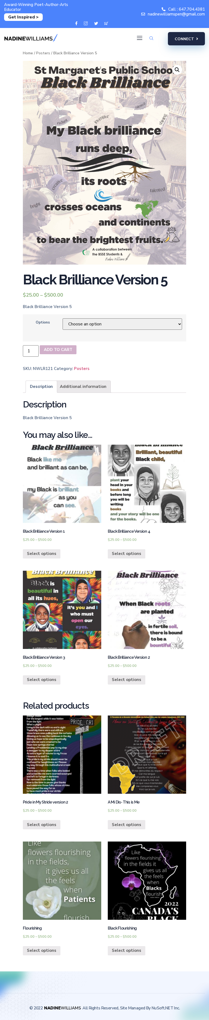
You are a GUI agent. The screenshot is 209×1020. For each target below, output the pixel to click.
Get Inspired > (23, 17)
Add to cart (58, 349)
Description (41, 386)
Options (43, 322)
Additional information (83, 386)
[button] (186, 38)
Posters (43, 53)
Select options (41, 553)
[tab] (41, 387)
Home (28, 53)
